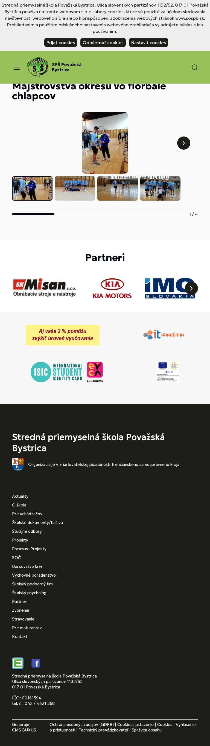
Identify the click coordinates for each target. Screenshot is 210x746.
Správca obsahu (147, 730)
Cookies (164, 724)
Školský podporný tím (32, 583)
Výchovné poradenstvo (34, 575)
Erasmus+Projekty (29, 548)
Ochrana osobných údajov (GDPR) (81, 724)
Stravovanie (23, 619)
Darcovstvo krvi (27, 566)
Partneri (19, 601)
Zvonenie (20, 610)
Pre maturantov (27, 627)
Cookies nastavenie (135, 724)
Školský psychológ (29, 592)
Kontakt (19, 636)
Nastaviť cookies (148, 42)
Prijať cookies (60, 42)
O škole (19, 505)
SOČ (16, 557)
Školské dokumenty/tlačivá (37, 522)
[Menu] (16, 67)
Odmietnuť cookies (103, 42)
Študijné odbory (27, 531)
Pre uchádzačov (27, 513)
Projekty (20, 540)
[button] (194, 67)
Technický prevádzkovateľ (103, 730)
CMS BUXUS (24, 730)
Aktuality (20, 496)
